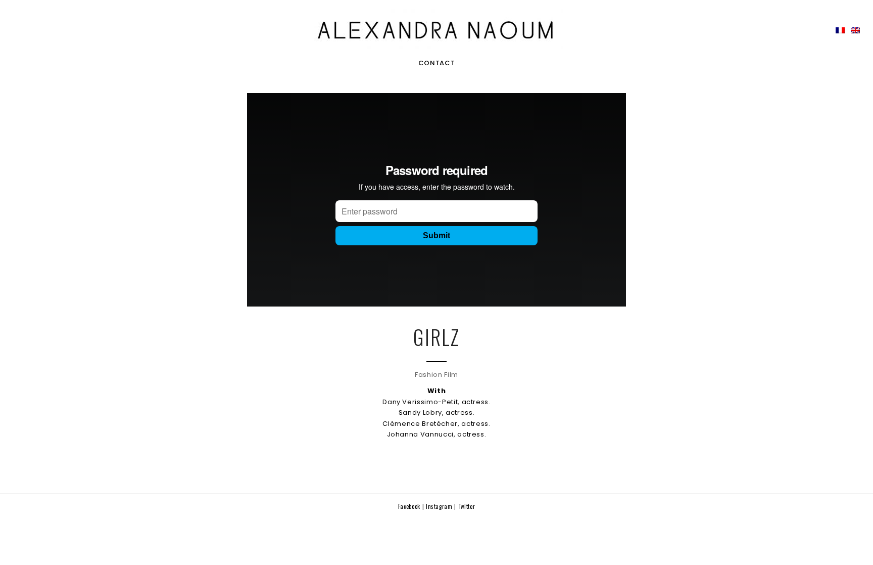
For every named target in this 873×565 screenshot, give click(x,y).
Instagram (440, 506)
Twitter (466, 506)
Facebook (410, 506)
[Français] (840, 30)
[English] (855, 30)
